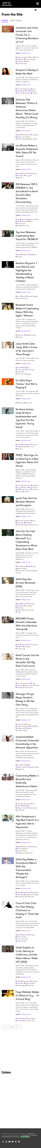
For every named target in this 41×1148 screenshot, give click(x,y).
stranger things (22, 730)
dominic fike (26, 135)
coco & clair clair (22, 939)
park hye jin (33, 487)
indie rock (20, 335)
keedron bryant (33, 296)
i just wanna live (22, 298)
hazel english (21, 985)
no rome (31, 447)
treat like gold (21, 941)
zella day (20, 608)
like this (19, 492)
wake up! (31, 985)
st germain (20, 372)
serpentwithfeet (34, 767)
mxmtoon (20, 61)
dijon (34, 566)
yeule (26, 525)
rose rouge (30, 370)
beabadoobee (21, 447)
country (24, 644)
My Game (29, 403)
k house (26, 492)
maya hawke (21, 728)
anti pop (27, 93)
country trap (33, 644)
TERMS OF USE (31, 1134)
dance (25, 487)
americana (28, 606)
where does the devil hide (25, 610)
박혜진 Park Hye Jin (23, 489)
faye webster (31, 1018)
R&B (23, 368)
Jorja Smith (21, 370)
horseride (27, 647)
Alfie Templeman (22, 849)
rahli (37, 685)
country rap (21, 649)
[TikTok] (6, 1141)
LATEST (5, 20)
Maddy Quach (26, 53)
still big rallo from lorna (24, 687)
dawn (27, 61)
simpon (35, 93)
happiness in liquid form (25, 853)
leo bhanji (20, 176)
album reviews (33, 219)
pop (32, 57)
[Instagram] (3, 1141)
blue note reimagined (24, 374)
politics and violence (23, 137)
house (19, 487)
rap (27, 91)
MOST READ (16, 20)
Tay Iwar (25, 255)
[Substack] (15, 1141)
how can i (35, 489)
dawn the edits (22, 63)
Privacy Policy (25, 1135)
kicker (19, 612)
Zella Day (20, 403)
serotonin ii (34, 525)
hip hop (33, 91)
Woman (19, 337)
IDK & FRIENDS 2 (26, 221)
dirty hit (19, 178)
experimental (33, 808)
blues (24, 296)
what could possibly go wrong (27, 139)
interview (20, 606)
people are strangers (32, 895)
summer (19, 93)
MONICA (33, 255)
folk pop (20, 1020)
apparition (20, 769)
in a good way (29, 1020)
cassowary (20, 810)
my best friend (22, 851)
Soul (18, 255)
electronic (36, 485)
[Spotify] (12, 1141)
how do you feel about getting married (26, 572)
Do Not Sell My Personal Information (10, 1137)
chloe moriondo (31, 59)
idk (18, 221)
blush (29, 728)
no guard (29, 176)
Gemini (19, 257)
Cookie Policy (33, 1135)
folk (37, 726)
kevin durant (21, 224)
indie (37, 57)
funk (18, 806)
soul (18, 296)
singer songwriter (22, 57)
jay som (19, 449)
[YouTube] (9, 1141)
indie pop (20, 59)
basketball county (23, 226)
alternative (20, 91)
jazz (28, 368)
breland (19, 647)
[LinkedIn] (18, 1141)
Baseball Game (31, 335)
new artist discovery (23, 89)
